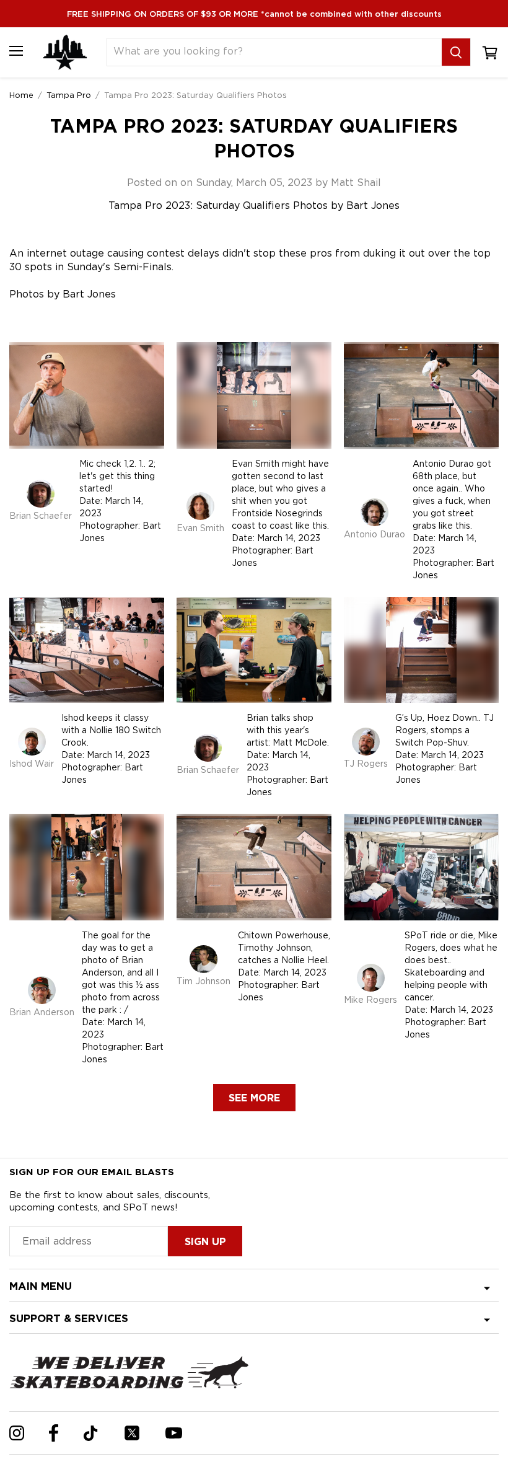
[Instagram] (16, 1433)
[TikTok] (91, 1433)
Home (21, 95)
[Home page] (65, 52)
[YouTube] (173, 1433)
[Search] (456, 52)
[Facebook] (53, 1433)
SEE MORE (254, 1098)
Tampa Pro (68, 95)
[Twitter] (132, 1433)
